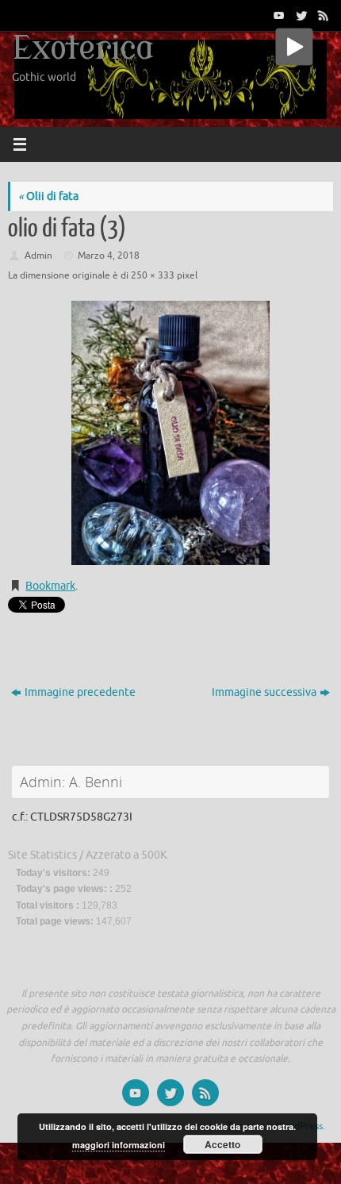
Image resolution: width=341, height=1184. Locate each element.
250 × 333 (152, 275)
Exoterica (83, 49)
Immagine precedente (80, 692)
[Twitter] (300, 15)
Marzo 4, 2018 (109, 255)
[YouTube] (277, 15)
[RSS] (322, 15)
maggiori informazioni (118, 1145)
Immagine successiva (264, 692)
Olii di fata (48, 196)
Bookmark (50, 586)
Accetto (222, 1144)
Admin (38, 255)
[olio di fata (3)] (170, 433)
